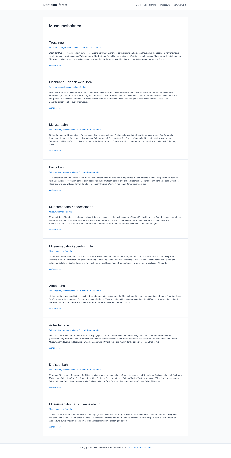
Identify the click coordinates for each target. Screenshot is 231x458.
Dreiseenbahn (59, 364)
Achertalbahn (59, 325)
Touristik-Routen (86, 129)
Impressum (165, 5)
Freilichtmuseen (56, 47)
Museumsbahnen (72, 47)
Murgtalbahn (58, 124)
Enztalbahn (57, 167)
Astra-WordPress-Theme (140, 447)
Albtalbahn (57, 286)
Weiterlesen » (55, 65)
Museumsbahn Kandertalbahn (71, 207)
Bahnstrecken (55, 129)
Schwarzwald (180, 5)
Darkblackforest (55, 5)
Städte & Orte (87, 47)
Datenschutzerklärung (146, 5)
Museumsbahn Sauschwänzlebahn (74, 404)
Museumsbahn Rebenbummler (71, 246)
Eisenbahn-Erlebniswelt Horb (70, 82)
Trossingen (57, 42)
